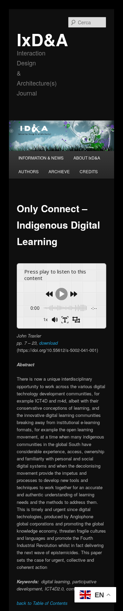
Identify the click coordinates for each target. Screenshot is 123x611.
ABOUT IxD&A (86, 158)
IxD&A (42, 39)
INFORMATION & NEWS (41, 158)
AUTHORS (28, 171)
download (48, 343)
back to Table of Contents (42, 603)
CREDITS (89, 171)
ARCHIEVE (59, 171)
